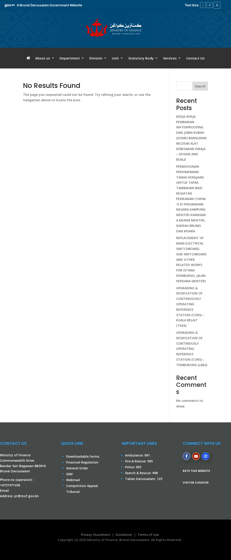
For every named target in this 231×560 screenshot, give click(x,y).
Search (200, 86)
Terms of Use (148, 534)
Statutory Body (141, 58)
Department (70, 58)
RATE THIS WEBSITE (196, 471)
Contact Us (195, 58)
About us (42, 58)
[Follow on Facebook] (186, 456)
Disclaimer (124, 534)
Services (170, 58)
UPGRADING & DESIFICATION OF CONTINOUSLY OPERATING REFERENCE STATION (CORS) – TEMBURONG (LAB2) (191, 348)
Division (95, 58)
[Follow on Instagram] (205, 456)
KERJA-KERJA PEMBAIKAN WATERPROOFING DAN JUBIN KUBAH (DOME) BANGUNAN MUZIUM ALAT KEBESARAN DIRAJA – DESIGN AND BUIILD (191, 138)
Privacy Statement (94, 534)
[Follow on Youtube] (196, 456)
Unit (115, 58)
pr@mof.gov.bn (26, 496)
